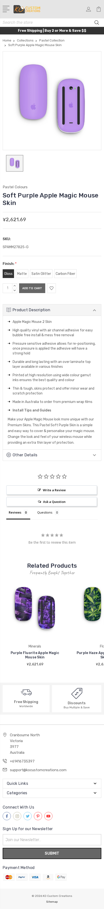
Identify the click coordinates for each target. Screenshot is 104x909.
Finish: (10, 264)
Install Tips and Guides (32, 410)
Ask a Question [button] (54, 502)
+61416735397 (22, 761)
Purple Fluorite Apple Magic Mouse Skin (35, 655)
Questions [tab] (44, 512)
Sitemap (52, 901)
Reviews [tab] (15, 512)
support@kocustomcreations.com (38, 770)
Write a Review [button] (54, 490)
